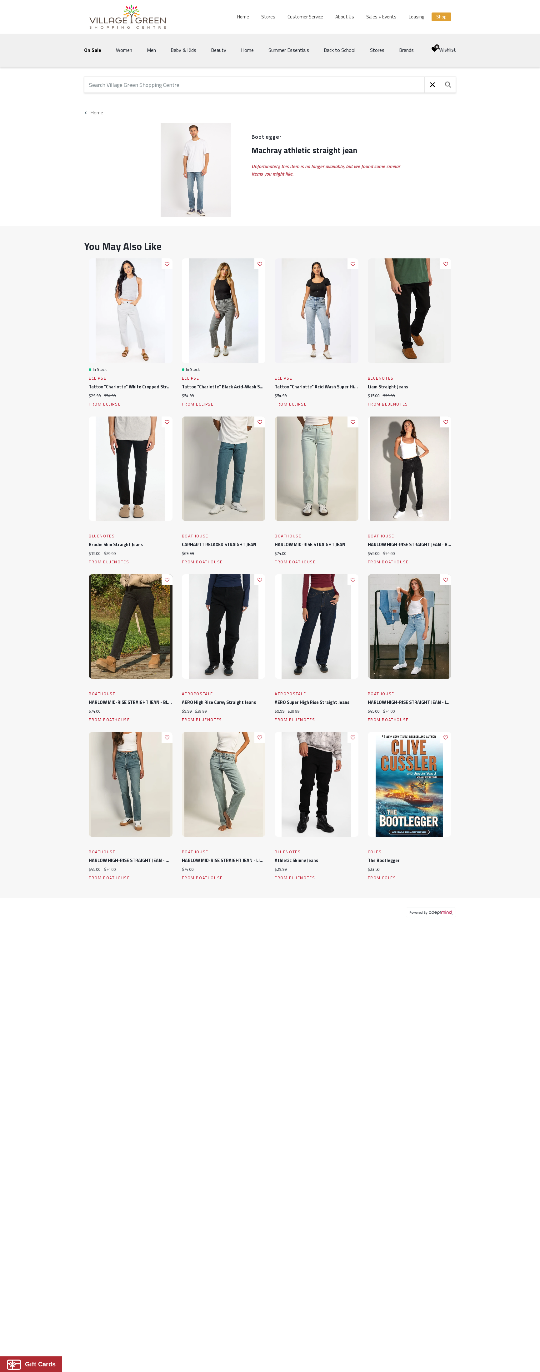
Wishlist (447, 49)
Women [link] (124, 50)
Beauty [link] (218, 50)
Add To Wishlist (167, 263)
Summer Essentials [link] (288, 50)
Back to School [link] (339, 50)
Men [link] (151, 50)
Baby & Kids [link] (183, 50)
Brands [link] (406, 50)
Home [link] (247, 50)
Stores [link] (377, 50)
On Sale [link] (92, 50)
